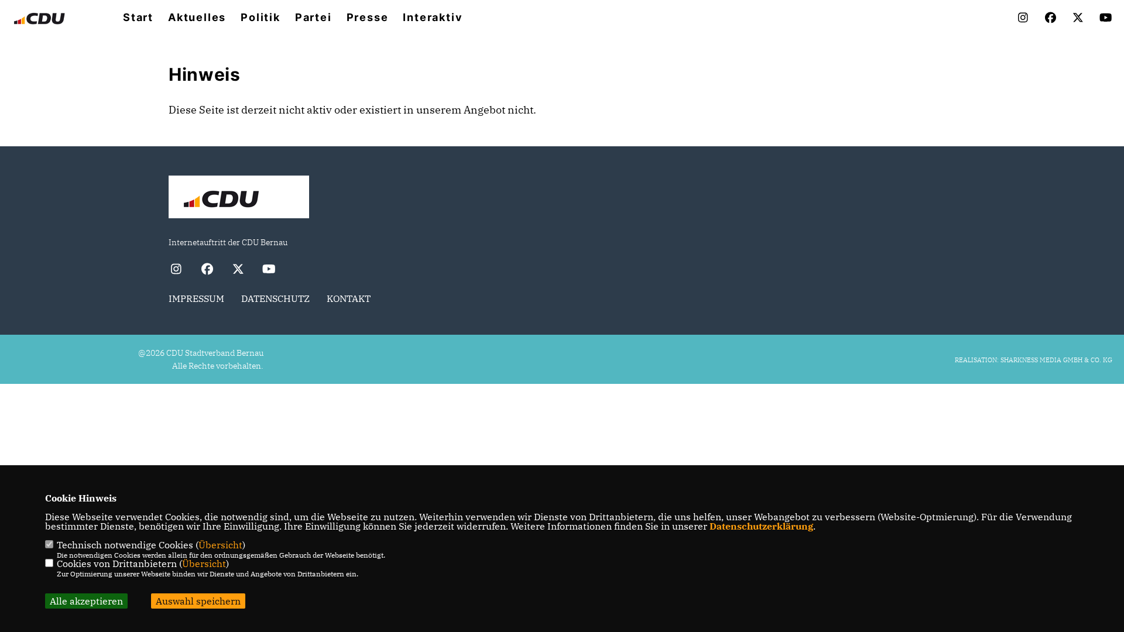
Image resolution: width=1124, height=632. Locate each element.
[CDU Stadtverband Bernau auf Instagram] (176, 270)
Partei (313, 17)
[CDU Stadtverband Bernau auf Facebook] (207, 270)
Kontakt (349, 298)
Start (138, 17)
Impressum (196, 298)
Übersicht (220, 545)
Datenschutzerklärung (761, 526)
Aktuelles (197, 17)
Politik (260, 17)
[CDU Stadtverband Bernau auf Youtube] (269, 270)
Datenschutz (275, 298)
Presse (368, 17)
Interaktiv (432, 17)
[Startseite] (238, 198)
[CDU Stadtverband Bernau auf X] (238, 270)
